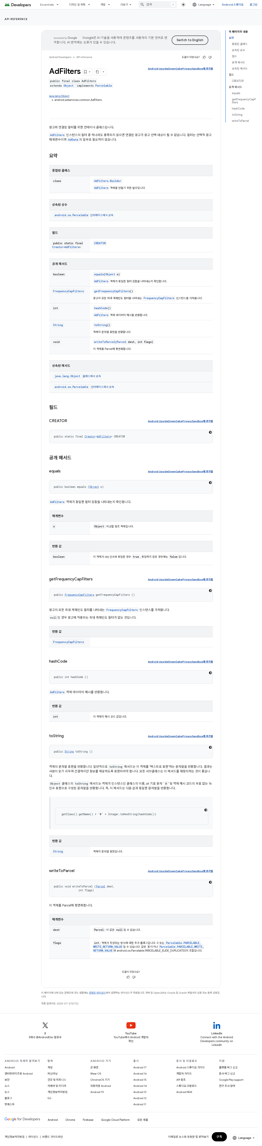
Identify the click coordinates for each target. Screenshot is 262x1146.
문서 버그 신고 (227, 1073)
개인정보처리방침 (58, 1092)
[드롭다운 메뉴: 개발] (110, 4)
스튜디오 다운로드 (186, 1086)
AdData (73, 139)
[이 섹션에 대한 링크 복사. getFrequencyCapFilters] (96, 579)
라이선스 (33, 1136)
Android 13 (139, 1092)
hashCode (101, 308)
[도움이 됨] (204, 57)
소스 (7, 1086)
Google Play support (231, 1079)
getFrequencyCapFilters (112, 291)
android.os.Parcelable (71, 215)
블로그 (8, 1098)
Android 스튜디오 (233, 4)
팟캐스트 (10, 1104)
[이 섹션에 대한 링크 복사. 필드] (61, 408)
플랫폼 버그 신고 (228, 1067)
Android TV (97, 1092)
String (58, 325)
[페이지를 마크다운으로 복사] (97, 72)
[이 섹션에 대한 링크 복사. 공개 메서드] (75, 458)
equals (99, 274)
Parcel (121, 342)
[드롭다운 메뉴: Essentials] (59, 4)
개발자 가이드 (184, 1073)
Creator (57, 247)
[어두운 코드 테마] (210, 432)
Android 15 (140, 1079)
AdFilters (57, 135)
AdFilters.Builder (107, 181)
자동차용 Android (100, 1086)
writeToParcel (104, 342)
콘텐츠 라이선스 (97, 992)
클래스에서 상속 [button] (78, 376)
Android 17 (140, 1067)
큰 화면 (94, 1067)
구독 (219, 1137)
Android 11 (139, 1104)
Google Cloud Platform (115, 1120)
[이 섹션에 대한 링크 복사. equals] (64, 471)
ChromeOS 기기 (100, 1079)
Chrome (70, 1120)
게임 (50, 1067)
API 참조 (181, 1079)
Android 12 (140, 1098)
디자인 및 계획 (77, 4)
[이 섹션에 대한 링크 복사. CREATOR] (71, 421)
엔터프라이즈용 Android (19, 1073)
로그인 (253, 4)
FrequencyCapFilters (68, 291)
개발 (103, 4)
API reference (16, 19)
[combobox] (157, 4)
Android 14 (140, 1086)
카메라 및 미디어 (57, 1086)
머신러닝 (53, 1073)
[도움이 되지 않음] (210, 57)
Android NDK (184, 1092)
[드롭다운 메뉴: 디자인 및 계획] (91, 4)
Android (10, 1067)
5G (49, 1098)
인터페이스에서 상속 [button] (84, 215)
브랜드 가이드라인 (52, 1136)
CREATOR (100, 243)
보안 (7, 1079)
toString (100, 325)
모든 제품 (142, 1120)
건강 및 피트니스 (57, 1079)
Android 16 (140, 1073)
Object (68, 85)
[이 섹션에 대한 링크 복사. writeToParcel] (78, 871)
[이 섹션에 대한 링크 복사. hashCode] (71, 661)
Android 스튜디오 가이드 (190, 1067)
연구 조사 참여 (227, 1086)
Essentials (47, 4)
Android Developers (60, 57)
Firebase (88, 1120)
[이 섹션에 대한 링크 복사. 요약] (61, 156)
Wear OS (95, 1073)
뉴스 (7, 1092)
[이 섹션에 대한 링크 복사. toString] (67, 736)
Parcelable (103, 85)
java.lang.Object (59, 96)
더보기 (124, 4)
